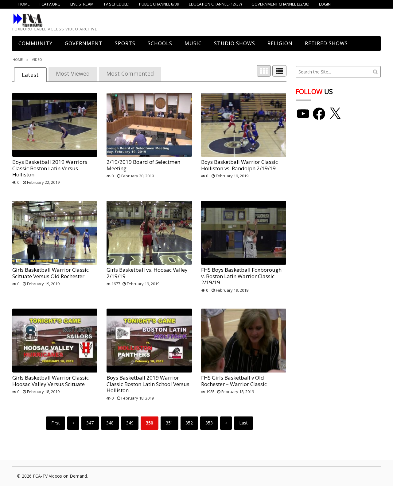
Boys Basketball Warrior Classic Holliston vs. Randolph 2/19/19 (239, 165)
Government (84, 43)
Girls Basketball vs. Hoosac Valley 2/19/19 (147, 272)
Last (243, 423)
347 (90, 423)
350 (149, 423)
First (55, 423)
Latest (30, 74)
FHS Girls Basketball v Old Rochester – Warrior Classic (234, 380)
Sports (125, 43)
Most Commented (130, 73)
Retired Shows (326, 43)
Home (18, 59)
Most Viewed (73, 73)
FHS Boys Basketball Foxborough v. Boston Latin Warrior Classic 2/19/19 (241, 276)
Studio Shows (234, 43)
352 (189, 423)
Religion (280, 43)
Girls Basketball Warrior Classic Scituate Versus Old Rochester (50, 272)
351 (169, 423)
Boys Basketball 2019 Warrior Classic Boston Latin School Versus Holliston (148, 384)
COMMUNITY (35, 43)
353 (209, 423)
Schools (160, 43)
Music (193, 43)
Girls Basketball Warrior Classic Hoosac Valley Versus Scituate (50, 380)
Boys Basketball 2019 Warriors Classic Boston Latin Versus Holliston (49, 168)
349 (130, 423)
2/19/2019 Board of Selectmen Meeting (143, 165)
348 (110, 423)
